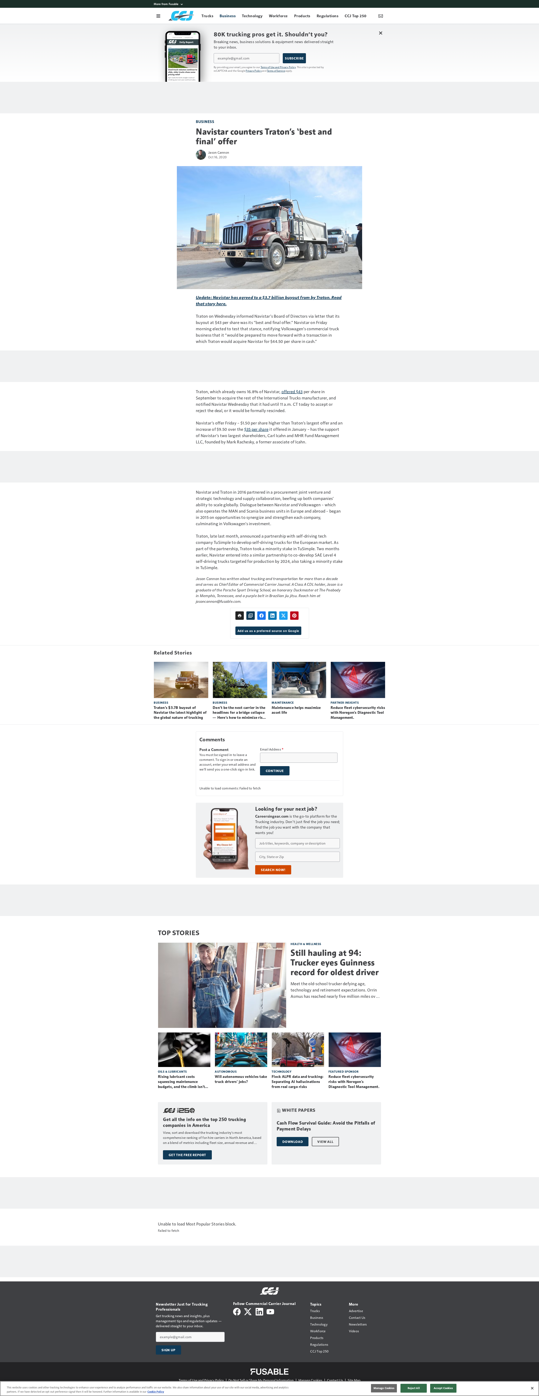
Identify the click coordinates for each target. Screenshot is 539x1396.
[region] (269, 1388)
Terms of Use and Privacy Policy (278, 67)
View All (325, 1142)
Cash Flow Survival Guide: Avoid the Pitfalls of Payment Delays (326, 1126)
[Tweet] (283, 615)
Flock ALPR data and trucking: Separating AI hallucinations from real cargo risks (297, 1081)
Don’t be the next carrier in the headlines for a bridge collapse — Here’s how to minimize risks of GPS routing (240, 712)
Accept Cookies (443, 1388)
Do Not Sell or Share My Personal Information (261, 1380)
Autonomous (226, 1071)
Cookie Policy (155, 1391)
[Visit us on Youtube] (270, 1311)
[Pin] (294, 615)
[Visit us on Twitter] (248, 1311)
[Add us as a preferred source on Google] (250, 615)
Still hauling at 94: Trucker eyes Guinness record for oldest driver (335, 962)
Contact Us (335, 1380)
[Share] (261, 615)
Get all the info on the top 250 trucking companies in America (204, 1122)
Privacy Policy (254, 70)
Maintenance (283, 702)
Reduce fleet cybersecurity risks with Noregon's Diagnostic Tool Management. (358, 712)
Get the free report (187, 1155)
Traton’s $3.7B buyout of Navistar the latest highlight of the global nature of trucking (180, 712)
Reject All (414, 1388)
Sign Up (168, 1350)
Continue (275, 771)
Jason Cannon (218, 152)
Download (292, 1142)
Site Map (354, 1380)
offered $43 (292, 391)
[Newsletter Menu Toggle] (380, 16)
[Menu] (158, 16)
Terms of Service (276, 70)
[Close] (532, 1388)
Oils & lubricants (172, 1071)
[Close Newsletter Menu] (380, 33)
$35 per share (256, 429)
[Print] (239, 615)
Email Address (272, 749)
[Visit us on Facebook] (237, 1311)
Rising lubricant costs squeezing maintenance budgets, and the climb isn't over (181, 1081)
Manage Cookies (310, 1380)
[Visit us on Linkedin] (259, 1311)
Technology (281, 1071)
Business (205, 121)
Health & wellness (306, 944)
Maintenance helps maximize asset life (296, 710)
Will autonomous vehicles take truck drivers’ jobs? (241, 1079)
